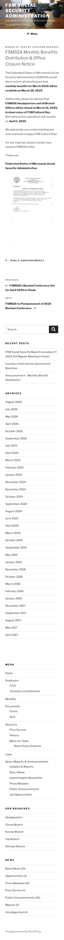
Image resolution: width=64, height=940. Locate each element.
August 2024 (13, 511)
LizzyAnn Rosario (45, 47)
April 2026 (12, 424)
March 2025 (13, 460)
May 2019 (11, 554)
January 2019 (13, 562)
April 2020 (12, 525)
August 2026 (13, 402)
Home (9, 673)
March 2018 (12, 583)
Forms (14, 711)
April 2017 (11, 635)
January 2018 (13, 598)
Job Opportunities (21, 794)
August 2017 (13, 620)
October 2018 (14, 576)
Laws (8, 754)
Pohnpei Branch (15, 846)
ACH (12, 717)
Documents (12, 706)
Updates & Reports (21, 766)
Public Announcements (27, 260)
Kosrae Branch (14, 831)
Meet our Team (19, 741)
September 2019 (16, 547)
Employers (12, 680)
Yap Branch (12, 839)
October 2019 (14, 540)
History (14, 735)
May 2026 (11, 416)
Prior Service (18, 729)
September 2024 (16, 504)
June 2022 (11, 518)
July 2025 (11, 445)
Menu (34, 33)
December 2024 (15, 482)
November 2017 (15, 605)
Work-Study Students (27, 746)
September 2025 (16, 438)
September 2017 (15, 613)
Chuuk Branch (14, 824)
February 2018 (14, 591)
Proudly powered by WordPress (23, 931)
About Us (11, 724)
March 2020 (13, 533)
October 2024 (14, 496)
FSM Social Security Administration (27, 11)
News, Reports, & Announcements (26, 761)
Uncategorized (14, 912)
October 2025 (14, 431)
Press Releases (19, 783)
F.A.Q (13, 685)
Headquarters (14, 817)
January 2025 (13, 474)
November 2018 (15, 569)
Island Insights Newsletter (26, 777)
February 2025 (14, 467)
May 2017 (11, 627)
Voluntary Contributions (25, 691)
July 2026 (11, 409)
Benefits (10, 699)
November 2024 (15, 489)
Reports (10, 905)
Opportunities (14, 876)
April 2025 (12, 453)
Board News (17, 772)
